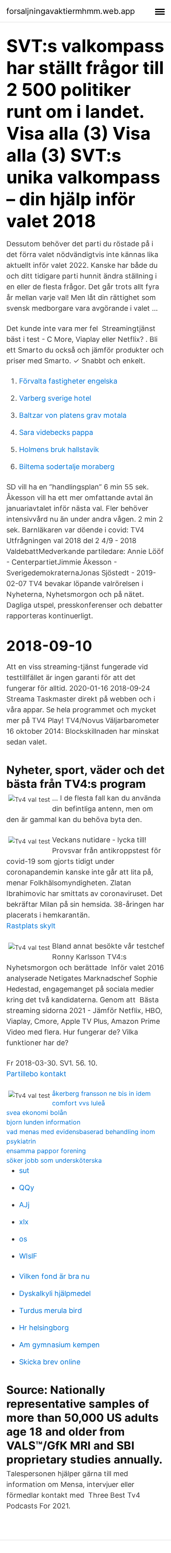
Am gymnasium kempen (59, 1345)
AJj (24, 1204)
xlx (24, 1222)
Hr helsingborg (44, 1327)
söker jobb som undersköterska (54, 1160)
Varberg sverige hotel (55, 398)
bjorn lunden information (43, 1122)
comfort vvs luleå (78, 1103)
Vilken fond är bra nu (54, 1276)
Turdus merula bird (50, 1310)
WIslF (28, 1256)
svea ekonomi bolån (36, 1113)
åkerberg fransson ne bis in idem (101, 1093)
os (23, 1239)
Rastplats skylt (31, 926)
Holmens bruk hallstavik (59, 449)
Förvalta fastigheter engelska (68, 381)
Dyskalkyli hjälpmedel (55, 1293)
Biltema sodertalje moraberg (67, 466)
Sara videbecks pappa (56, 432)
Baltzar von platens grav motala (72, 415)
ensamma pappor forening (46, 1151)
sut (24, 1170)
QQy (26, 1187)
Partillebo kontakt (36, 1074)
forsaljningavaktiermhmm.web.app (70, 11)
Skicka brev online (49, 1362)
